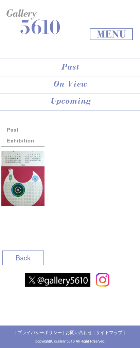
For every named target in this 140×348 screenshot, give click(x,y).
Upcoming (70, 101)
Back (23, 257)
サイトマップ (109, 332)
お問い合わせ (79, 332)
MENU (111, 34)
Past (70, 67)
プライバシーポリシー (40, 332)
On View (70, 84)
